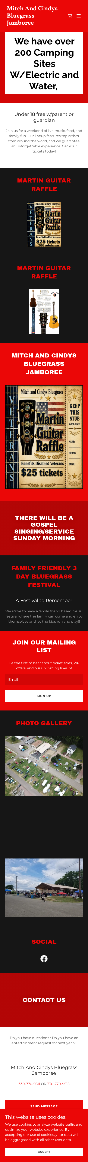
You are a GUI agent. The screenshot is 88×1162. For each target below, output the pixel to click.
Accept (44, 1151)
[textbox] (44, 679)
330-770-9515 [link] (58, 1084)
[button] (78, 16)
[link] (32, 23)
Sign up (44, 696)
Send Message (44, 1106)
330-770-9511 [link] (29, 1084)
